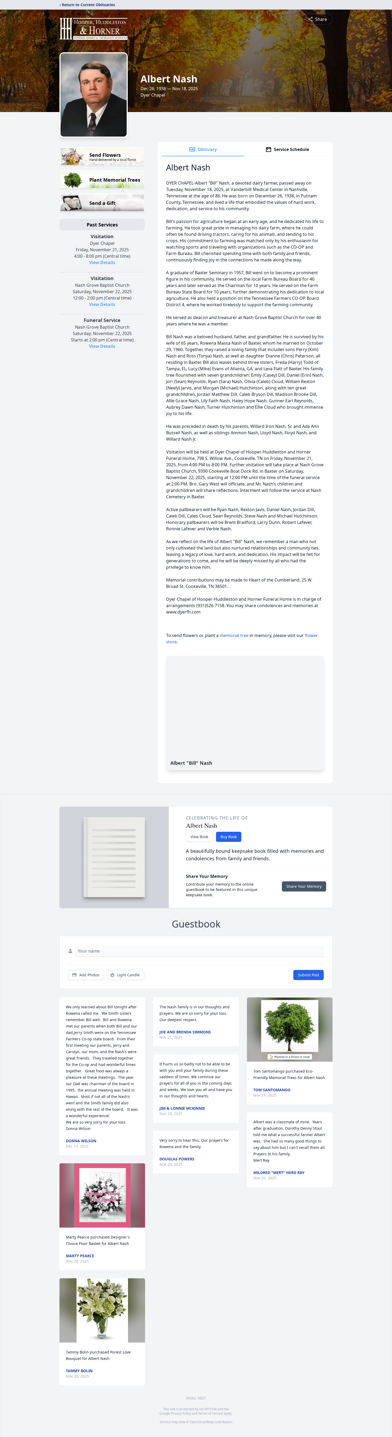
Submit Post (308, 974)
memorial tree (234, 635)
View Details (102, 262)
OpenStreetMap (202, 1422)
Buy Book (229, 836)
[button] (102, 1195)
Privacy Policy (181, 1413)
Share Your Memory (304, 886)
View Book (199, 836)
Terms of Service (210, 1413)
